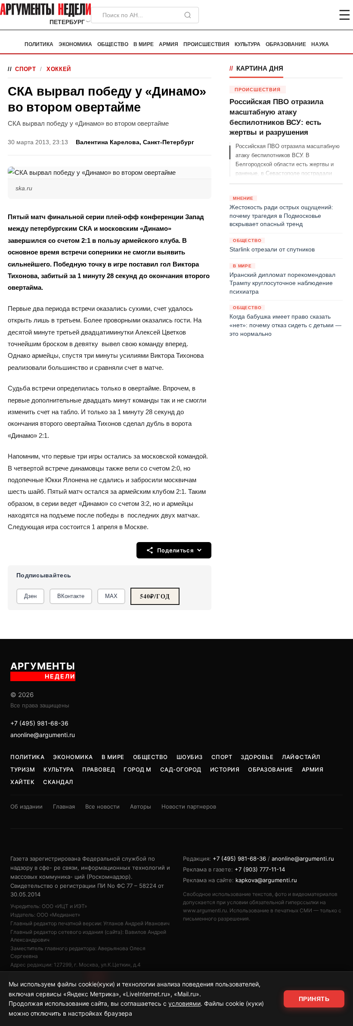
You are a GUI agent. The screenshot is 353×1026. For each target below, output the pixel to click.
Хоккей (58, 69)
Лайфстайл (301, 756)
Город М (138, 769)
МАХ (111, 596)
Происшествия (206, 44)
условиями (184, 1003)
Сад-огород (180, 769)
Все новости (102, 806)
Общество (112, 44)
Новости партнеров (188, 806)
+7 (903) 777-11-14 (260, 869)
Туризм (22, 769)
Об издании (26, 806)
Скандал (58, 781)
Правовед (98, 769)
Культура (247, 44)
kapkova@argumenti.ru (266, 880)
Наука (320, 44)
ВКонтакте (70, 596)
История (225, 769)
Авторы (140, 806)
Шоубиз (189, 756)
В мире (143, 44)
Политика (39, 44)
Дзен (30, 596)
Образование (286, 44)
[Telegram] (299, 15)
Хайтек (22, 781)
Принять (314, 998)
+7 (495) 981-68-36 (39, 723)
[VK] (321, 15)
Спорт (25, 69)
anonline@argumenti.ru (42, 734)
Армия (168, 44)
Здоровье (257, 756)
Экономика (75, 44)
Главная (64, 806)
